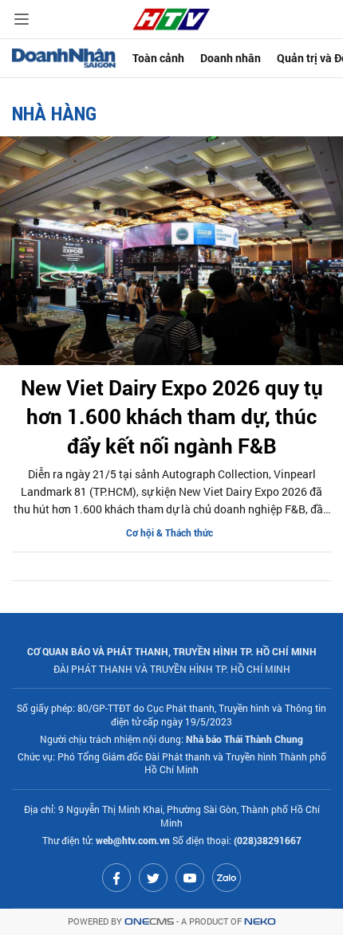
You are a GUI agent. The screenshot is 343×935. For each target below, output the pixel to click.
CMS (149, 922)
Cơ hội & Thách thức (169, 532)
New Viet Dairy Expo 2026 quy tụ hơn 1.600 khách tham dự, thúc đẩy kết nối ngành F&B (172, 416)
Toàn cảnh (158, 57)
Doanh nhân (230, 57)
